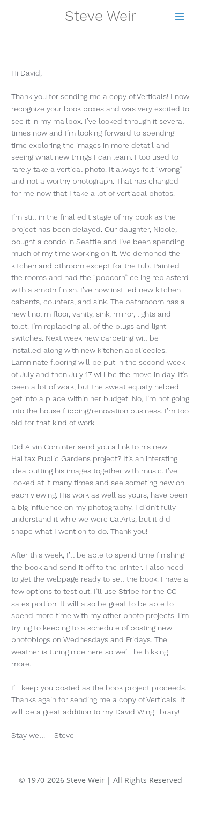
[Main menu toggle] (180, 16)
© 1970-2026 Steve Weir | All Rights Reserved (100, 780)
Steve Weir (100, 16)
